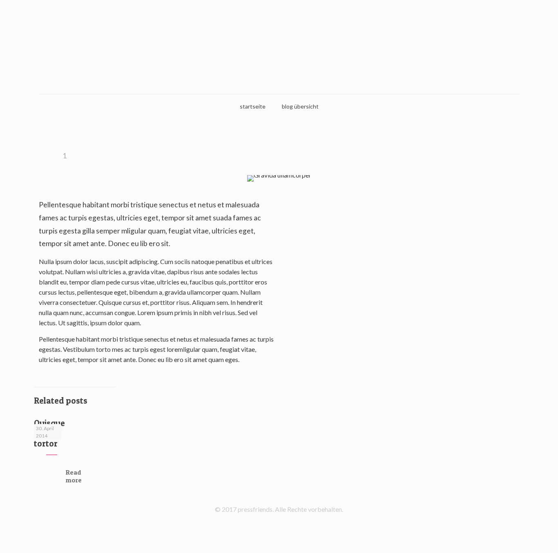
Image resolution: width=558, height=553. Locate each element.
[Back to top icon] (518, 536)
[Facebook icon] (279, 523)
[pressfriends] (279, 47)
